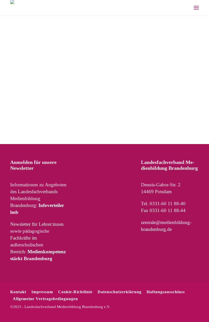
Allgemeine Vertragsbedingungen (45, 299)
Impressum (42, 292)
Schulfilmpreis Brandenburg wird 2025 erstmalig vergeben (38, 54)
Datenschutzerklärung (119, 292)
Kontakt (18, 292)
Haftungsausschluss (166, 292)
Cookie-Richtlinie (75, 292)
